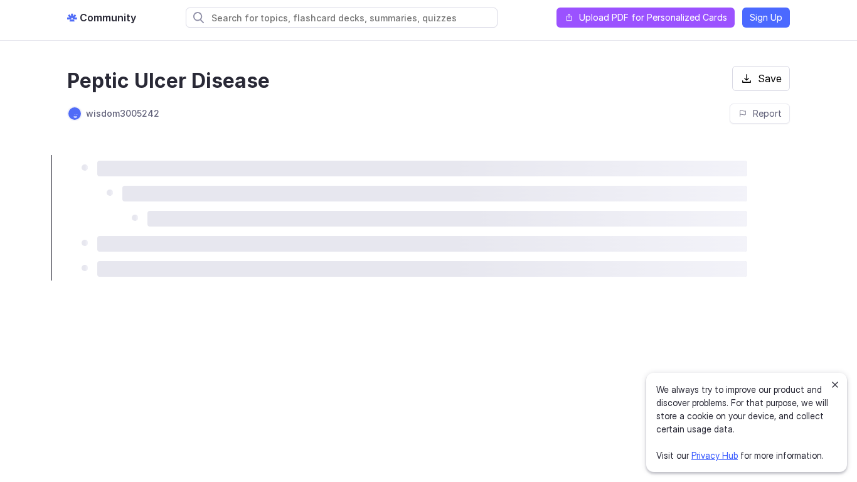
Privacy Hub (714, 455)
